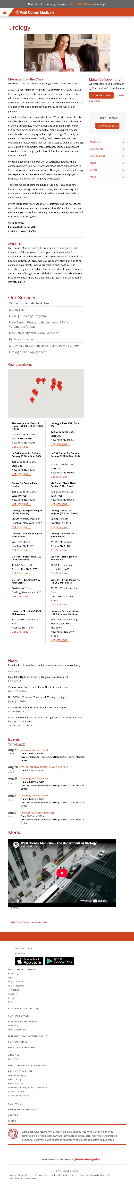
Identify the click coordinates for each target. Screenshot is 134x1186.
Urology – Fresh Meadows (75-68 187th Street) (65, 581)
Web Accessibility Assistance (23, 1178)
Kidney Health (18, 310)
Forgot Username (16, 981)
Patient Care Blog (16, 1091)
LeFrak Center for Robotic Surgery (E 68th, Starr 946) (26, 454)
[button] (38, 381)
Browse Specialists (109, 125)
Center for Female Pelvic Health (31, 303)
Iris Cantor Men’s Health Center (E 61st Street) (64, 484)
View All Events (16, 743)
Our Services (96, 148)
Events (93, 169)
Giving (12, 1121)
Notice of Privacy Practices (63, 1175)
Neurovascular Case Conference (37, 812)
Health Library (14, 1079)
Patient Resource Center (19, 1095)
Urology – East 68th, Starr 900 (65, 425)
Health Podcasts (15, 1083)
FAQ (10, 1002)
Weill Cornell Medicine (67, 1152)
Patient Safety (14, 1059)
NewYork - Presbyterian (68, 1159)
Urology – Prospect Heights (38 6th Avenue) (27, 512)
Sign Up (11, 977)
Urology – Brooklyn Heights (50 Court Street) (64, 512)
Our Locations (97, 155)
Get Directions (20, 446)
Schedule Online (101, 95)
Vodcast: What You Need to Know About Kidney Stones (37, 687)
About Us (95, 141)
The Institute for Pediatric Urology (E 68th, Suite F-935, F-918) (28, 426)
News (93, 162)
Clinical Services (19, 1016)
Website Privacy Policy (20, 1175)
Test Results (13, 989)
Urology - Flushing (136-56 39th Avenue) (27, 612)
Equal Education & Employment (94, 1175)
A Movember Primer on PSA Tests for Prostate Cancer (37, 707)
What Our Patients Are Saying (27, 1065)
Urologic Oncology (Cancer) (28, 352)
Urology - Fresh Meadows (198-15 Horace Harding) (65, 612)
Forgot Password (16, 985)
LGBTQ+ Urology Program (27, 316)
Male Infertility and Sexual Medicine (34, 333)
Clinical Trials (17, 1042)
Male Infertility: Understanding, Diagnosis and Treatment (38, 677)
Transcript (13, 907)
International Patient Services (28, 1036)
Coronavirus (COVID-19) (23, 1008)
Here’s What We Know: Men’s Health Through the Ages (37, 697)
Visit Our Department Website (29, 922)
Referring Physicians (21, 1109)
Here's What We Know (21, 1047)
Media (93, 176)
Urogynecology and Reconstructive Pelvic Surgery (44, 346)
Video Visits (13, 1025)
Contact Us (15, 1103)
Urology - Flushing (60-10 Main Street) (26, 581)
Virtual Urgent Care (17, 1029)
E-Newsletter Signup (17, 1075)
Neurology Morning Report (34, 750)
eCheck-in (12, 994)
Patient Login (14, 973)
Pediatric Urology (21, 339)
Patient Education (20, 1071)
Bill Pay (11, 998)
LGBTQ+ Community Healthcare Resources (28, 1087)
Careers (13, 1115)
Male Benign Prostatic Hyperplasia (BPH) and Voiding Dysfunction (40, 324)
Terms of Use (41, 1175)
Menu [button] (5, 12)
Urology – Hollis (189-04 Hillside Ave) (64, 558)
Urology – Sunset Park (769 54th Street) (27, 535)
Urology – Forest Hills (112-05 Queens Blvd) (27, 558)
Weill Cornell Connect (23, 969)
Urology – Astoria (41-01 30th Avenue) (64, 535)
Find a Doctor (24, 948)
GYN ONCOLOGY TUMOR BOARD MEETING (44, 767)
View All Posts (16, 671)
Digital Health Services (23, 1021)
